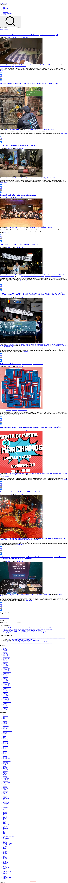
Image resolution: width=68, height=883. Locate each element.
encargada (14, 66)
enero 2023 (5, 682)
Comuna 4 (5, 749)
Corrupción (53, 475)
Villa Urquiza (23, 66)
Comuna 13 (17, 64)
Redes (4, 852)
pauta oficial (47, 276)
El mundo (5, 10)
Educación (29, 538)
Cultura (4, 9)
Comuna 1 (17, 594)
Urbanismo (5, 873)
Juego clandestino (7, 804)
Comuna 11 (5, 741)
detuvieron (8, 66)
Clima (4, 737)
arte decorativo (55, 538)
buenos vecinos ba (39, 345)
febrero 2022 (6, 695)
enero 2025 (5, 655)
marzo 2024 (5, 664)
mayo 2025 (5, 650)
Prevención (5, 850)
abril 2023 (5, 678)
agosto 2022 (6, 688)
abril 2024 (5, 663)
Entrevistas (5, 12)
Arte (13, 410)
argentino (41, 538)
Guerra (4, 797)
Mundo (4, 821)
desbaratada (9, 595)
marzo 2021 (5, 709)
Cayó (42, 178)
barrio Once (31, 345)
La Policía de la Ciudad (31, 276)
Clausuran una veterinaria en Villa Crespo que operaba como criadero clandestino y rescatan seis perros (41, 638)
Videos (4, 14)
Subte (4, 860)
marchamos (62, 475)
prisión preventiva (36, 595)
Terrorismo (5, 865)
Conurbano (5, 762)
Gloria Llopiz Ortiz (26, 37)
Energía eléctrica (7, 779)
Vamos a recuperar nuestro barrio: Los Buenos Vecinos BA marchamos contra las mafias (30, 427)
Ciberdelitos (5, 733)
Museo (19, 539)
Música (4, 823)
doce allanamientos (17, 595)
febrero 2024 (6, 665)
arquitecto (46, 538)
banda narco (59, 594)
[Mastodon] (34, 76)
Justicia (38, 64)
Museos (4, 822)
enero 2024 (5, 667)
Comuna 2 (5, 747)
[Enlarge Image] (43, 226)
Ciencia (4, 734)
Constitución (3, 595)
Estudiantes (5, 784)
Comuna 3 (27, 344)
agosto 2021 (6, 703)
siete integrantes (44, 595)
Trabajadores (6, 867)
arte (50, 538)
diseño (64, 538)
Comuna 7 (5, 753)
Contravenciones (6, 761)
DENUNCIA (46, 345)
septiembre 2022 (7, 687)
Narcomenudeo (6, 825)
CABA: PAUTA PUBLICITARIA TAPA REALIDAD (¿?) (19, 244)
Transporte (5, 870)
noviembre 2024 (6, 658)
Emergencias (6, 778)
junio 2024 (5, 660)
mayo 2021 (5, 707)
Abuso (4, 714)
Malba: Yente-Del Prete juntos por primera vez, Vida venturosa (21, 364)
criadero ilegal (47, 129)
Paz (3, 837)
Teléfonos (5, 863)
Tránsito (5, 868)
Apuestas (5, 723)
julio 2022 (5, 689)
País (4, 832)
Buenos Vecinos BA (7, 13)
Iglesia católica (6, 802)
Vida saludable (6, 875)
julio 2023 (5, 674)
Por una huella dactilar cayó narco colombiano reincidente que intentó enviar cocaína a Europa (24, 633)
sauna (18, 66)
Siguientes (5, 615)
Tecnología (5, 862)
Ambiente (5, 721)
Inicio (4, 7)
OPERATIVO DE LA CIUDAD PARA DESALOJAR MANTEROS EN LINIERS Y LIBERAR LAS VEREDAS (26, 631)
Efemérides (5, 774)
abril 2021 (5, 708)
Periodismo (5, 840)
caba (31, 227)
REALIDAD (58, 276)
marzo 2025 (5, 653)
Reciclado (5, 851)
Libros (4, 809)
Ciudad (13, 64)
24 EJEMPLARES (30, 129)
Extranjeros (5, 791)
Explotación (33, 64)
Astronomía (5, 728)
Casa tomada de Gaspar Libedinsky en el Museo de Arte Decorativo (23, 492)
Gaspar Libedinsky (9, 539)
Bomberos (5, 729)
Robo (4, 855)
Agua (4, 717)
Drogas (4, 772)
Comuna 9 (5, 756)
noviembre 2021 (6, 699)
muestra (15, 539)
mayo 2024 (5, 662)
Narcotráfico (47, 274)
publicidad (53, 276)
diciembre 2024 (6, 657)
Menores (5, 816)
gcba (24, 276)
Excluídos (5, 787)
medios (38, 276)
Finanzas (5, 792)
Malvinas (5, 812)
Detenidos (5, 771)
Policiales (27, 178)
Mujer (41, 64)
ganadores (34, 227)
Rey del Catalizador (48, 178)
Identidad (5, 801)
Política (7, 276)
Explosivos (5, 788)
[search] (10, 21)
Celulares (5, 732)
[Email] (34, 78)
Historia (4, 799)
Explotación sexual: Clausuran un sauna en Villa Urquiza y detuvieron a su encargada (29, 35)
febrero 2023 (6, 680)
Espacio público (6, 782)
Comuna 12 (5, 742)
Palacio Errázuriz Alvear (26, 539)
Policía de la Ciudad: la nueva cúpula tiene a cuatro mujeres (25, 640)
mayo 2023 (5, 677)
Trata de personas (57, 64)
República (5, 853)
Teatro (4, 861)
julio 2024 (5, 659)
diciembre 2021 (6, 698)
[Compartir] (34, 80)
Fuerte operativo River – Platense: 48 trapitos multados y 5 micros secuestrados (22, 630)
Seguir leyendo (3, 70)
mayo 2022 (5, 692)
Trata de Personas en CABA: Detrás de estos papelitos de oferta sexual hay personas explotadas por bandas (28, 629)
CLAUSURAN (3, 66)
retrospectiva (36, 539)
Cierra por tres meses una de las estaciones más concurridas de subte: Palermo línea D (31, 643)
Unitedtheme (33, 881)
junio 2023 (5, 675)
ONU (4, 830)
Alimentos (5, 718)
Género (4, 794)
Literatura (5, 811)
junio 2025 (5, 649)
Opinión (52, 274)
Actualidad (5, 8)
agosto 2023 (6, 673)
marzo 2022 (5, 694)
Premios (50, 227)
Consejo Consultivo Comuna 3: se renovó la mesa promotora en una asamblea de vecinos (30, 641)
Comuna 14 (20, 410)
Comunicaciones (6, 758)
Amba (4, 719)
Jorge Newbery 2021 (43, 227)
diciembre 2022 (6, 683)
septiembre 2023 (7, 672)
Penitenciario (6, 838)
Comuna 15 (5, 746)
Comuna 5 (5, 751)
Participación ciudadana (44, 344)
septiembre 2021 (7, 702)
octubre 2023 (6, 670)
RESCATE (53, 129)
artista (60, 538)
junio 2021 (5, 705)
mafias (57, 475)
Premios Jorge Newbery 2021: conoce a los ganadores (18, 195)
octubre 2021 (6, 700)
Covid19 (4, 764)
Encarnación (5, 641)
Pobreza (5, 842)
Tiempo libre (5, 866)
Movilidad (5, 818)
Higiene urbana (6, 798)
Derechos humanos (25, 64)
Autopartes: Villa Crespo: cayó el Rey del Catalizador (18, 145)
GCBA (21, 227)
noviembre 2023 (6, 669)
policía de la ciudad (4, 476)
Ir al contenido (3, 3)
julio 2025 (5, 648)
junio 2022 (5, 690)
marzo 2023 (5, 679)
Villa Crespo (56, 178)
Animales (5, 722)
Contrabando (6, 759)
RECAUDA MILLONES (9, 346)
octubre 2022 (6, 685)
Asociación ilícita (24, 345)
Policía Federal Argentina (8, 845)
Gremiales (5, 796)
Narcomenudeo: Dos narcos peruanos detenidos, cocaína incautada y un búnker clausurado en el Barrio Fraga (28, 628)
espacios (2, 539)
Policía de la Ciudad (47, 64)
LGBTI (4, 808)
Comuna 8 (5, 754)
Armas (4, 724)
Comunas (5, 757)
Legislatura (5, 807)
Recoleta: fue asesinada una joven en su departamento (19, 639)
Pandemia (5, 835)
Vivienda (5, 878)
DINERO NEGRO (53, 345)
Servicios (5, 858)
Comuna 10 (5, 739)
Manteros (5, 813)
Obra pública (5, 828)
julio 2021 (5, 704)
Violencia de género (7, 877)
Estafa (4, 783)
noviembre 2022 (6, 684)
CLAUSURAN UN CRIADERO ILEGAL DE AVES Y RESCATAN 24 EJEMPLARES (29, 83)
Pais (4, 833)
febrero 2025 (6, 654)
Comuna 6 (5, 752)
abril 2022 (5, 693)
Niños (4, 827)
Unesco (4, 872)
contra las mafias (46, 475)
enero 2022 (5, 697)
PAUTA (42, 276)
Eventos (5, 786)
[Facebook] (34, 74)
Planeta (4, 841)
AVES (35, 129)
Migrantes (5, 817)
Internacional (6, 803)
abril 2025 (5, 652)
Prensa (4, 848)
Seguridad (32, 178)
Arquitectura (5, 726)
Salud (4, 856)
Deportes (17, 227)
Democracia (5, 767)
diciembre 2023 (6, 668)
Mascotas (5, 814)
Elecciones (5, 777)
